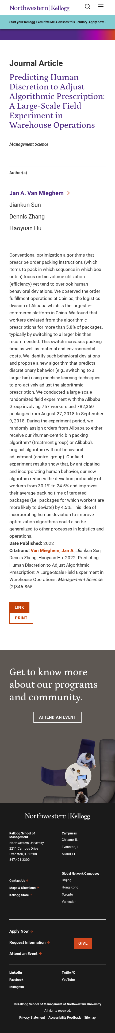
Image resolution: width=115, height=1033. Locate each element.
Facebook (16, 980)
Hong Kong (70, 887)
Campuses (69, 833)
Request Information (27, 942)
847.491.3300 (19, 860)
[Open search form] (89, 7)
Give (82, 943)
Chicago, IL (70, 840)
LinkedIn (15, 972)
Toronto (67, 894)
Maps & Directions (22, 888)
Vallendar (69, 902)
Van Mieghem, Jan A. (53, 550)
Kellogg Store (19, 895)
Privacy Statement (32, 1017)
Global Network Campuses (80, 873)
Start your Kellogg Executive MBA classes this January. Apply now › (57, 22)
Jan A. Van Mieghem (36, 193)
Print (21, 618)
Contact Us (17, 881)
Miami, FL (69, 854)
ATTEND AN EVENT (57, 717)
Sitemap (90, 1017)
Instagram (16, 987)
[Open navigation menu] (101, 7)
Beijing (66, 880)
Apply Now (19, 931)
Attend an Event (23, 953)
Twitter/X (68, 972)
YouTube (68, 980)
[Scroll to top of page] (105, 1005)
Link (19, 607)
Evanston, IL (70, 847)
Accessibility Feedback (64, 1017)
